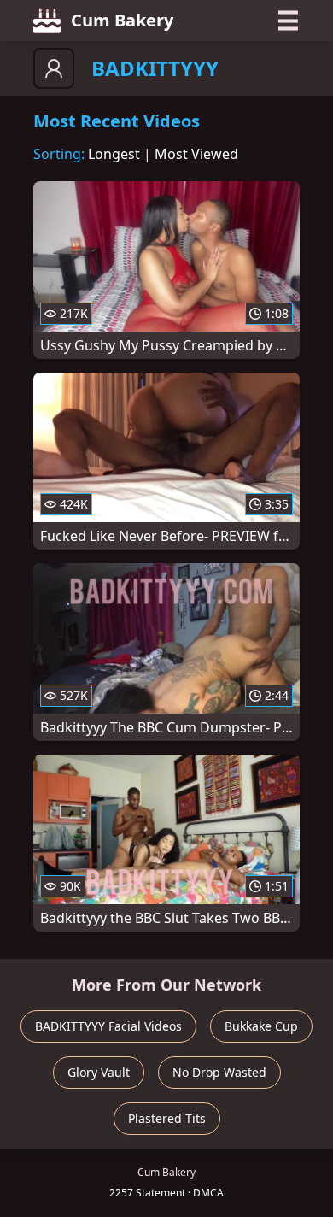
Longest (114, 153)
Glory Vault (98, 1072)
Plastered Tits (167, 1118)
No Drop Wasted (219, 1072)
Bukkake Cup (261, 1026)
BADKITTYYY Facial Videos (108, 1026)
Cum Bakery (122, 20)
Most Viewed (196, 153)
